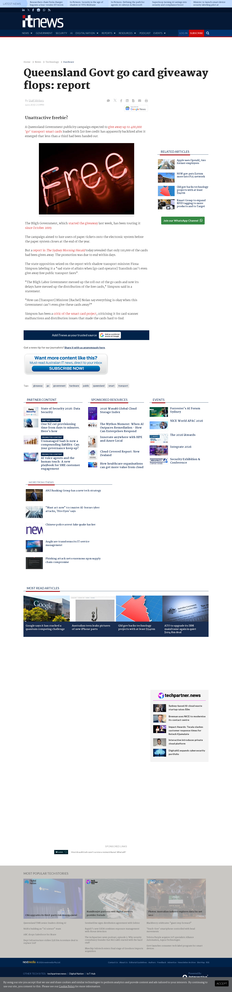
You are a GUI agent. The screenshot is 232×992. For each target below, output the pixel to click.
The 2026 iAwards (182, 435)
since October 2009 (38, 228)
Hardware (68, 62)
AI (71, 33)
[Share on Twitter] (115, 100)
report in (59, 250)
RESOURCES (125, 33)
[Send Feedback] (134, 100)
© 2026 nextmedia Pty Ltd (48, 962)
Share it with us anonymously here (84, 347)
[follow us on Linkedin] (23, 10)
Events (158, 400)
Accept (222, 983)
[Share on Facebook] (121, 100)
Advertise (171, 962)
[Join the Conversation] (108, 100)
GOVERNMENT (44, 33)
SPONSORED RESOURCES (109, 400)
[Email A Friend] (140, 100)
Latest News (12, 3)
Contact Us (113, 962)
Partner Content (42, 400)
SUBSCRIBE (196, 33)
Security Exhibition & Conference (185, 461)
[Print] (145, 100)
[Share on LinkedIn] (127, 100)
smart (111, 385)
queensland (98, 385)
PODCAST (145, 33)
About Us (123, 962)
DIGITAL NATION (85, 33)
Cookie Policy (67, 987)
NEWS (25, 33)
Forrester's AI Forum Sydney (185, 410)
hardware (74, 385)
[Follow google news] (135, 108)
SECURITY (61, 33)
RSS (207, 962)
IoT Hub (91, 973)
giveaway (38, 385)
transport (123, 385)
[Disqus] (84, 684)
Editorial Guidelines (138, 962)
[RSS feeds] (49, 10)
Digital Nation (76, 973)
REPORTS (107, 33)
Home (27, 62)
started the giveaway (83, 223)
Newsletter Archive (187, 962)
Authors (152, 962)
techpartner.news (56, 973)
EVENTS (158, 33)
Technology (52, 62)
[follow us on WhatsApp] (44, 10)
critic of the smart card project (75, 313)
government (59, 385)
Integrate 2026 (180, 447)
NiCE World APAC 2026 (186, 421)
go (48, 385)
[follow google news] (38, 10)
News (38, 62)
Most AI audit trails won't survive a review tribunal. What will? (98, 852)
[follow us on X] (28, 10)
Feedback (161, 962)
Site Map (201, 962)
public (86, 385)
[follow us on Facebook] (33, 10)
